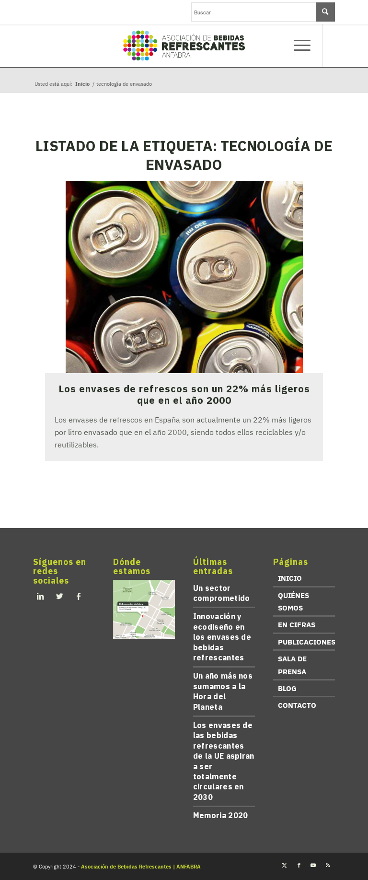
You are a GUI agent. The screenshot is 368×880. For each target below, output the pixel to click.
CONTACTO (297, 705)
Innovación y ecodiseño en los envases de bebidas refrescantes (222, 636)
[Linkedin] (40, 596)
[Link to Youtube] (313, 865)
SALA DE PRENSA (292, 665)
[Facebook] (78, 596)
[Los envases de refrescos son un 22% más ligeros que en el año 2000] (183, 277)
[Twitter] (59, 596)
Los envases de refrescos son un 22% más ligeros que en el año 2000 (184, 394)
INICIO (290, 578)
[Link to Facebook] (299, 865)
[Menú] (297, 45)
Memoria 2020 (220, 815)
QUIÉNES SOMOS (293, 601)
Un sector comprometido (221, 593)
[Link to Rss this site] (328, 865)
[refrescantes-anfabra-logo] (183, 45)
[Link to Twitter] (284, 865)
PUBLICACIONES (306, 641)
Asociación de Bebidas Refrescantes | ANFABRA (141, 866)
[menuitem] (297, 45)
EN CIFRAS (296, 624)
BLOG (287, 688)
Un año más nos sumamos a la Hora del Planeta (223, 691)
